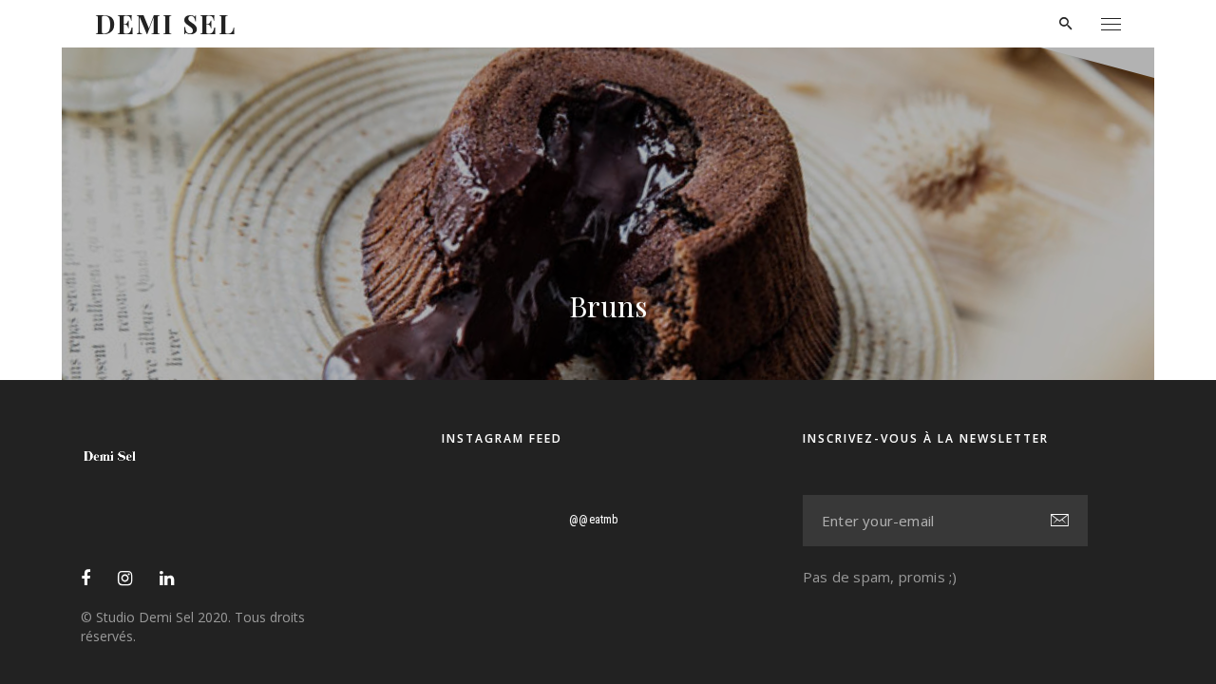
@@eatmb (593, 519)
